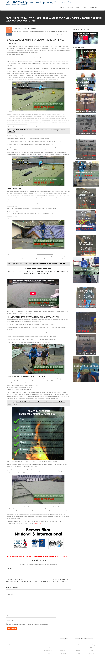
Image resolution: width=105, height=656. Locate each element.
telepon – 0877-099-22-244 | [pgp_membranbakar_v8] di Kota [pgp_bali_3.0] (54, 580)
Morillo (8, 645)
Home (62, 7)
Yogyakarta (63, 653)
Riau (92, 650)
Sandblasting (48, 647)
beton (25, 124)
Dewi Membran (17, 28)
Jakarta (63, 645)
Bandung (63, 647)
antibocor (50, 521)
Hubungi (23, 523)
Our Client (70, 7)
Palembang (92, 645)
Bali (78, 645)
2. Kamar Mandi (10, 111)
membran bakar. (31, 260)
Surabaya (78, 647)
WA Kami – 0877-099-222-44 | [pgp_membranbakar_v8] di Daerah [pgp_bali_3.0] (21, 580)
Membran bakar (48, 650)
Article (85, 7)
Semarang (63, 650)
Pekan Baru (92, 653)
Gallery (78, 7)
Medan (78, 653)
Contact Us (93, 7)
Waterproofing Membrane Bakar (45, 254)
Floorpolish (48, 653)
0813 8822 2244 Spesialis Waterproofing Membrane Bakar (40, 2)
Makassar (92, 647)
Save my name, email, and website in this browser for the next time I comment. (27, 624)
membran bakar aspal (25, 313)
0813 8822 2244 (38, 560)
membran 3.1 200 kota (30, 28)
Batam (78, 650)
